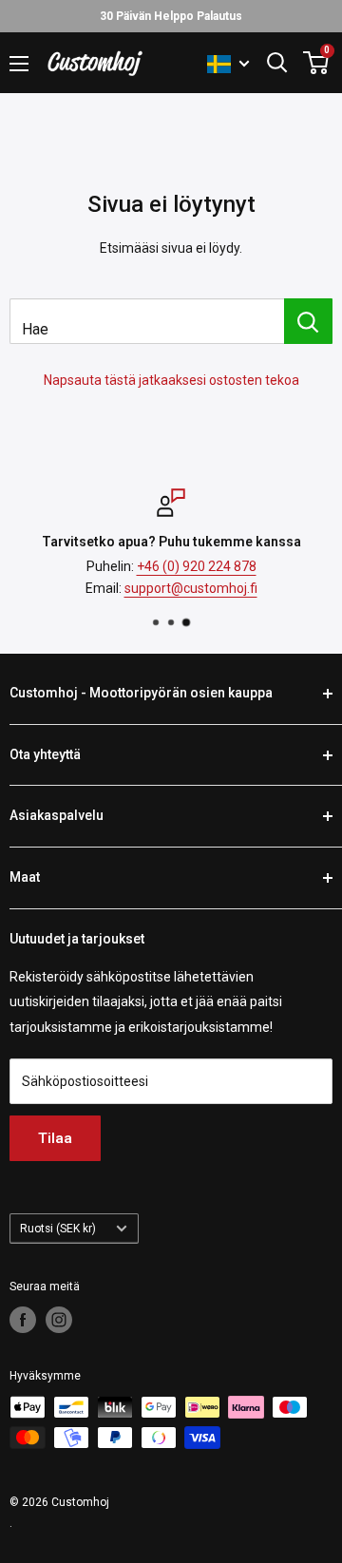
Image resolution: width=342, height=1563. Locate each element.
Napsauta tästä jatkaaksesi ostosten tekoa (171, 380)
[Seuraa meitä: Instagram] (59, 1319)
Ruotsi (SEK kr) (58, 1228)
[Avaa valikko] (19, 63)
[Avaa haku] (277, 62)
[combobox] (147, 321)
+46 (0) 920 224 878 (196, 566)
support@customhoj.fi (190, 587)
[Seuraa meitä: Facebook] (23, 1319)
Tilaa (55, 1138)
